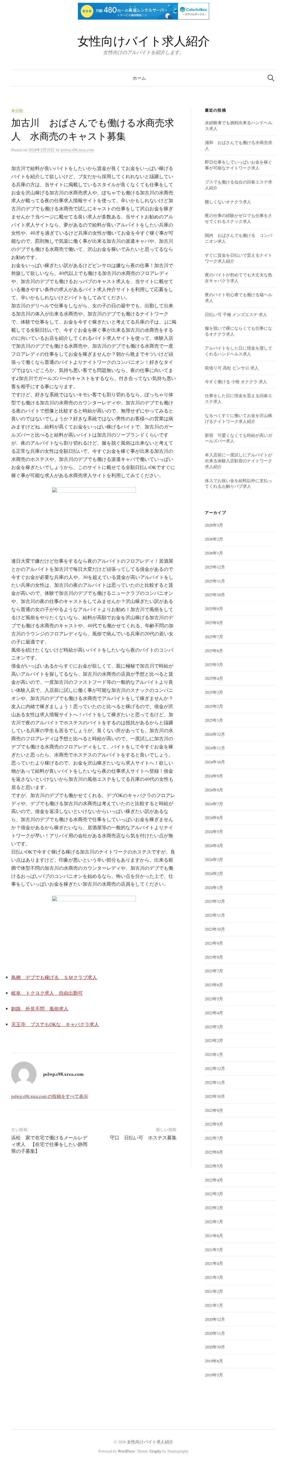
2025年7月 (214, 636)
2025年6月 (214, 650)
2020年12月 (215, 1319)
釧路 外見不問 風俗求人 (39, 1008)
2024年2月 (214, 873)
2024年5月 (214, 831)
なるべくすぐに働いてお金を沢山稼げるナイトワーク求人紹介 (238, 418)
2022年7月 (214, 1138)
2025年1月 (214, 720)
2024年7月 (214, 804)
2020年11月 (215, 1333)
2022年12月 (215, 1068)
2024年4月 (214, 845)
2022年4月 (214, 1180)
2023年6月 (214, 984)
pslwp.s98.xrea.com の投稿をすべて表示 (49, 1096)
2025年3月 (214, 692)
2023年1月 (214, 1054)
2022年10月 (215, 1096)
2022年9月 (214, 1110)
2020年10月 (215, 1347)
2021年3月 (214, 1277)
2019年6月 (214, 1361)
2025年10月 (215, 594)
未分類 (17, 110)
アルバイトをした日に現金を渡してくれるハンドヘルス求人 (238, 351)
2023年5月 (214, 998)
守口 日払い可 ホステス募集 (143, 1137)
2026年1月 (214, 553)
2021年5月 (214, 1249)
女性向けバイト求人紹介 (143, 41)
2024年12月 (215, 734)
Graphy (155, 1451)
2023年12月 (215, 901)
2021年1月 (214, 1305)
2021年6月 (214, 1235)
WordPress (126, 1451)
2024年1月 (214, 887)
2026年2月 (214, 539)
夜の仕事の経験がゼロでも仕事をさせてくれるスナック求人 (238, 218)
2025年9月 (214, 608)
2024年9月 (214, 776)
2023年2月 (214, 1040)
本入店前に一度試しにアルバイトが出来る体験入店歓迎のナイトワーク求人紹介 (238, 460)
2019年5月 (214, 1375)
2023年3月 (214, 1026)
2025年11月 (215, 581)
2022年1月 (214, 1221)
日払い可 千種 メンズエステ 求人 (236, 314)
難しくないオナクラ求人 (228, 201)
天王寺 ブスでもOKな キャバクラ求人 (55, 1024)
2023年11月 (215, 915)
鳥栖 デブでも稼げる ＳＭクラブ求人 (54, 977)
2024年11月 (215, 748)
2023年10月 (215, 929)
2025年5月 (214, 664)
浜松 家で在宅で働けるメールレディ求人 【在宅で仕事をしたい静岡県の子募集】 (49, 1144)
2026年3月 (214, 525)
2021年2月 (214, 1291)
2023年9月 (214, 943)
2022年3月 (214, 1193)
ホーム (139, 78)
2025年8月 (214, 622)
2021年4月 (214, 1263)
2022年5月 (214, 1166)
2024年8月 (214, 790)
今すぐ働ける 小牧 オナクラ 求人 (236, 381)
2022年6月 (214, 1152)
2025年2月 (214, 706)
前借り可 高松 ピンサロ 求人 (232, 368)
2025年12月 (215, 567)
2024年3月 (214, 859)
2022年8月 (214, 1124)
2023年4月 (214, 1012)
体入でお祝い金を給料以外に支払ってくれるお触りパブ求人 (238, 483)
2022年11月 (215, 1082)
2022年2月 (214, 1207)
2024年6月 (214, 817)
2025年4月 (214, 678)
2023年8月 (214, 957)
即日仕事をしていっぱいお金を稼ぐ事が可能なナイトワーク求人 (238, 165)
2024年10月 (215, 762)
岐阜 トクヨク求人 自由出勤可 (47, 993)
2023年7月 (214, 970)
